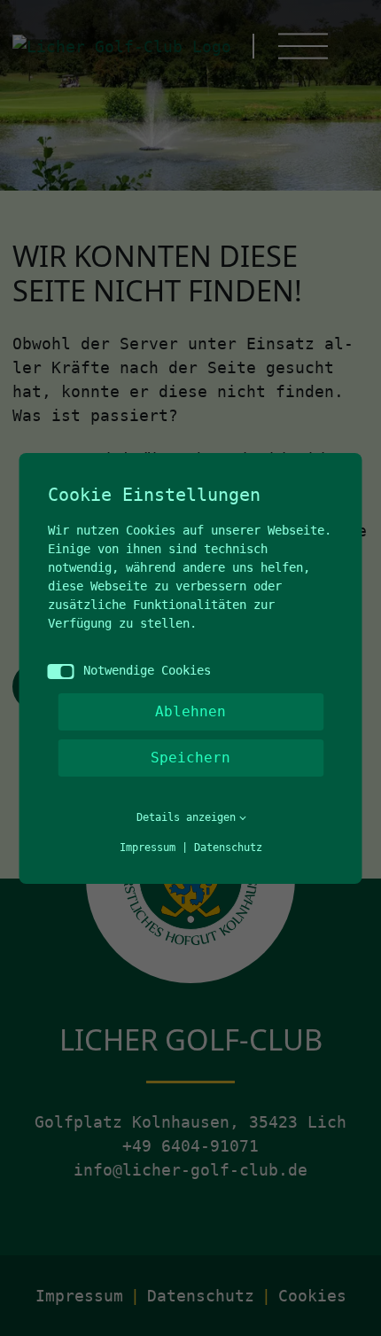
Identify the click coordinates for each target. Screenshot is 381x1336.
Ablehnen (190, 711)
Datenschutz (228, 847)
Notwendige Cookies (147, 670)
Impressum (147, 847)
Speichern (190, 757)
